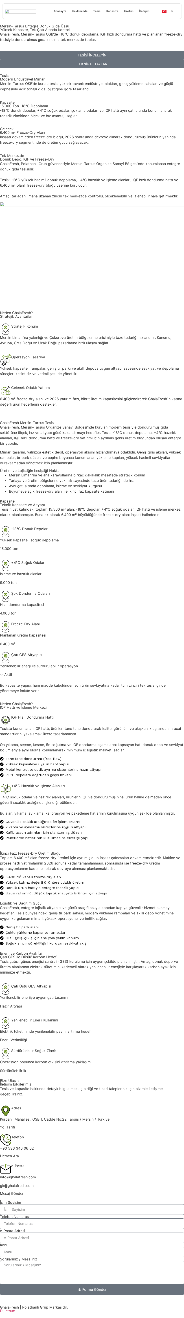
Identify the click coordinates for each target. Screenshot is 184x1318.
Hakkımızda (80, 11)
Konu (4, 1245)
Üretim (129, 11)
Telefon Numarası (15, 1216)
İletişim (144, 11)
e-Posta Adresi (12, 1231)
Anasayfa (59, 11)
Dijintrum (7, 1311)
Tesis (97, 11)
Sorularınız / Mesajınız (18, 1259)
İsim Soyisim (10, 1202)
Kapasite (112, 11)
